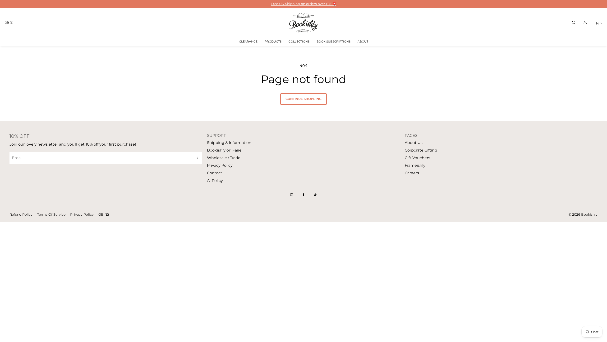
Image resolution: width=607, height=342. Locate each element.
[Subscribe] (196, 158)
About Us (414, 142)
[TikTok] (315, 195)
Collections (299, 41)
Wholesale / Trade (223, 158)
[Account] (585, 22)
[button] (573, 22)
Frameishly (415, 165)
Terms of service (51, 214)
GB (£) (9, 22)
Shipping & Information (229, 142)
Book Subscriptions (333, 41)
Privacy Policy (220, 165)
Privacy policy (82, 214)
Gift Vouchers (417, 158)
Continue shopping (303, 99)
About (363, 41)
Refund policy (20, 214)
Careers (412, 173)
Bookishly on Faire (224, 150)
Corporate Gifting (421, 150)
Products (273, 41)
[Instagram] (291, 195)
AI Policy (215, 180)
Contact (214, 173)
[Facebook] (303, 195)
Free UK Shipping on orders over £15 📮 (303, 4)
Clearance (248, 41)
